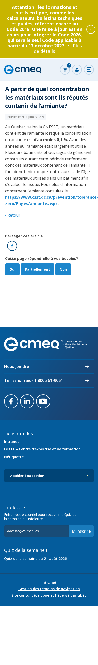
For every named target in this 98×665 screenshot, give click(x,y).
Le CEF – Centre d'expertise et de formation (42, 449)
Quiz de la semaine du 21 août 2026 (35, 558)
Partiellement (37, 269)
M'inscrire (81, 531)
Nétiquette (14, 456)
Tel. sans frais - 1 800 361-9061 (33, 380)
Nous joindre (16, 366)
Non (63, 269)
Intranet (11, 441)
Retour (13, 215)
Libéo (82, 595)
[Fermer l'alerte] (91, 29)
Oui (12, 269)
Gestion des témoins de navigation (49, 589)
